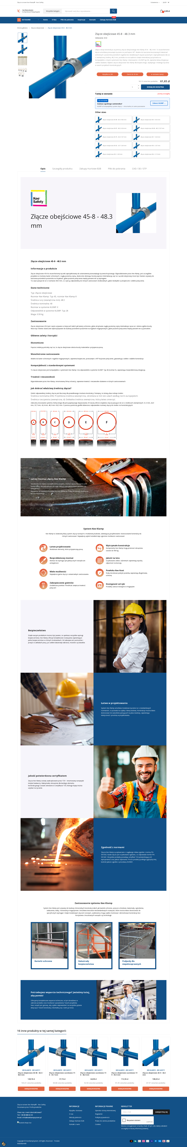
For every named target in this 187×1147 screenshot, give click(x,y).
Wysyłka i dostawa (75, 1110)
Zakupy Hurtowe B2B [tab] (90, 168)
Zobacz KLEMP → (159, 103)
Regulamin (98, 1114)
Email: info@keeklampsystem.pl (29, 1117)
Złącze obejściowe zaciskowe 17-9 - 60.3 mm (124, 1074)
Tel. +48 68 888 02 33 (25, 1115)
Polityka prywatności (102, 1117)
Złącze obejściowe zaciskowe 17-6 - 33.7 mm (62, 1074)
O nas (71, 1114)
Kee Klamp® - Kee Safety (31, 1070)
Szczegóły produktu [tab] (62, 168)
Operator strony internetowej (105, 1110)
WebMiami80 (21, 1143)
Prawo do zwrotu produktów (105, 1121)
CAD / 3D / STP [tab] (139, 168)
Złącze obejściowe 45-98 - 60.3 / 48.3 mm (30, 1074)
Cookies (98, 1124)
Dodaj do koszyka (155, 87)
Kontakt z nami (74, 1124)
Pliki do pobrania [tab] (116, 168)
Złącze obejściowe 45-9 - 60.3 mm (154, 1074)
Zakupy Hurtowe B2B (76, 1121)
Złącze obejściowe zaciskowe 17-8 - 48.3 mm (93, 1074)
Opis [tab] (42, 168)
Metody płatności (75, 1117)
